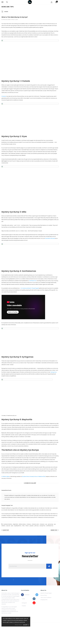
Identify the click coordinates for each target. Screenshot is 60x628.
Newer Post (54, 530)
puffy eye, (36, 525)
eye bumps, (51, 524)
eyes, (12, 525)
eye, (46, 524)
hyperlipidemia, (18, 525)
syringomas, (42, 525)
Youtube (23, 605)
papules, (32, 525)
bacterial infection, (8, 524)
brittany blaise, (22, 524)
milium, (27, 525)
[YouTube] (34, 602)
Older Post (6, 530)
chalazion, (42, 524)
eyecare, (8, 525)
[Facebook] (22, 594)
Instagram (23, 603)
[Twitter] (36, 594)
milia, (23, 525)
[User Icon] (51, 2)
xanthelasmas (49, 525)
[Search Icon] (7, 2)
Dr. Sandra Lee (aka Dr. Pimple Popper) (30, 288)
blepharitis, (16, 524)
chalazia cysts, (36, 524)
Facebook (26, 594)
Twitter (23, 598)
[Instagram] (34, 598)
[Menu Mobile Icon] (2, 2)
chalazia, (29, 524)
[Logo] (30, 2)
